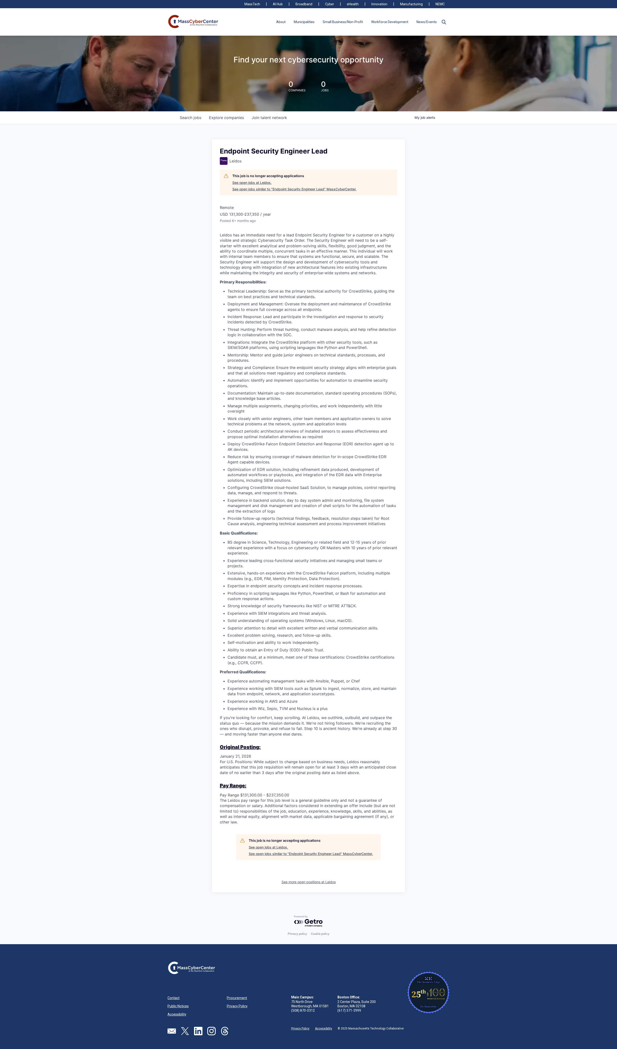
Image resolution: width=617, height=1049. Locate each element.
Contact (174, 998)
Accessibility (177, 1014)
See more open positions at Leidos (309, 882)
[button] (443, 22)
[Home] (193, 22)
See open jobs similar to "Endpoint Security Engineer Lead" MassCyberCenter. (294, 189)
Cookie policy (320, 933)
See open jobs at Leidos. (252, 182)
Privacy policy (297, 933)
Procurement (237, 998)
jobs (190, 117)
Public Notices (178, 1006)
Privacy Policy (237, 1006)
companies (226, 117)
